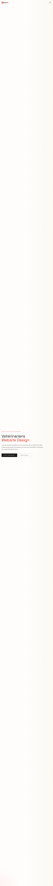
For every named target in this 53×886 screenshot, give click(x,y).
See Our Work (24, 455)
